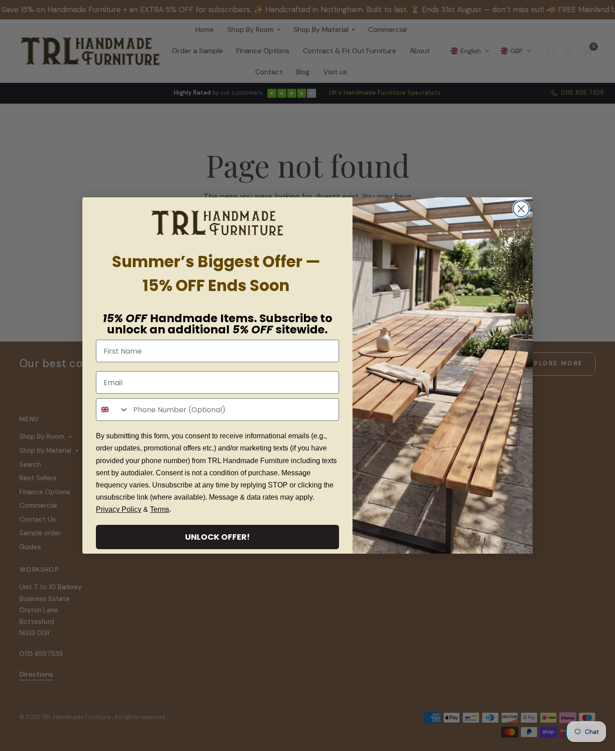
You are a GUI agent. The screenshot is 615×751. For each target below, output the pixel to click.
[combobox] (112, 409)
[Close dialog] (521, 209)
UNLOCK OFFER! (217, 536)
